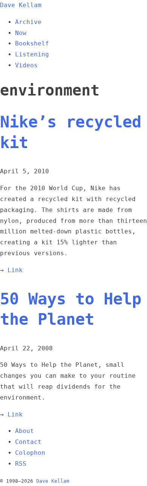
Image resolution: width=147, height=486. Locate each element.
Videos (26, 65)
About (24, 431)
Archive (28, 22)
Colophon (30, 452)
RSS (20, 463)
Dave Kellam (20, 5)
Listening (32, 54)
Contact (28, 441)
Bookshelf (32, 43)
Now (20, 32)
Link (15, 270)
